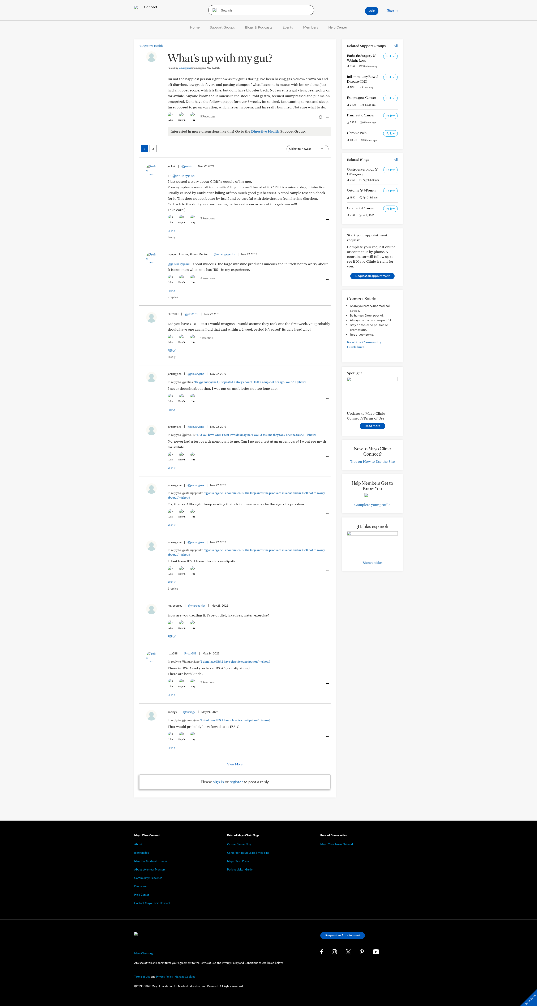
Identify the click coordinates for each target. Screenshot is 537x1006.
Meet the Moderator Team (150, 861)
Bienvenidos (372, 562)
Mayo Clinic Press (238, 861)
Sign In (392, 10)
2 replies (173, 297)
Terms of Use (142, 976)
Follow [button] (390, 56)
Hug (193, 119)
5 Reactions (207, 116)
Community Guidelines (148, 878)
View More (234, 764)
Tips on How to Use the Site (372, 461)
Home (195, 27)
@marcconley (196, 605)
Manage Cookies (185, 976)
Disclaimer (140, 886)
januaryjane (192, 67)
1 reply (171, 237)
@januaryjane (183, 175)
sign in (218, 781)
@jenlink (186, 166)
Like (170, 119)
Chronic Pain (356, 132)
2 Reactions (207, 682)
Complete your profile (372, 504)
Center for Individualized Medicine (248, 852)
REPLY (172, 231)
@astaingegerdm (224, 254)
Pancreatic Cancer (361, 115)
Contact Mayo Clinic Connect (152, 903)
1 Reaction (206, 338)
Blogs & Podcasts (258, 27)
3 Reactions (207, 218)
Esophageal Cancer (361, 97)
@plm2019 (191, 314)
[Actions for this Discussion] (327, 117)
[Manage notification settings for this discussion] (320, 117)
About (138, 844)
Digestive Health (151, 45)
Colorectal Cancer (361, 208)
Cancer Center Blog (239, 844)
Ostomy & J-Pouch (361, 190)
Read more (372, 426)
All (396, 45)
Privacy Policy (164, 976)
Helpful (181, 119)
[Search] (213, 10)
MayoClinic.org (143, 953)
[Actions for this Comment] (327, 219)
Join (372, 10)
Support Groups (222, 27)
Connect (150, 7)
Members (310, 27)
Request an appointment (372, 276)
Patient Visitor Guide (240, 869)
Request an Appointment (342, 935)
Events (288, 27)
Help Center (337, 27)
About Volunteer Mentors (150, 869)
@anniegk (189, 712)
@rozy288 (190, 653)
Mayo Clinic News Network (337, 844)
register (236, 781)
